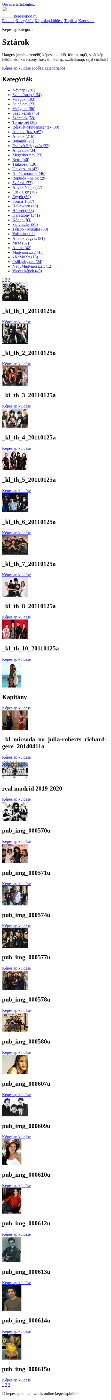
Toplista (70, 21)
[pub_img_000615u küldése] (11, 1358)
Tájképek (24, 164)
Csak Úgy (24, 192)
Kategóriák (24, 21)
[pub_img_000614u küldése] (11, 1309)
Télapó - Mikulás (30, 229)
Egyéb (21, 196)
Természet (24, 122)
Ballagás (23, 141)
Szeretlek (23, 118)
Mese (20, 243)
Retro (20, 159)
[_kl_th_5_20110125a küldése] (15, 468)
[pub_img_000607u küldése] (15, 1073)
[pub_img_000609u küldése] (15, 1115)
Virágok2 (23, 108)
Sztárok (22, 183)
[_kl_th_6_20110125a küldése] (15, 511)
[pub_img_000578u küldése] (15, 988)
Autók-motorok (28, 173)
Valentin (23, 234)
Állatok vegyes (28, 238)
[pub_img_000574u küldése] (15, 904)
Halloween (25, 206)
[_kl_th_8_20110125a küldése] (15, 595)
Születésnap (27, 94)
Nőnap (21, 220)
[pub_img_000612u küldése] (11, 1212)
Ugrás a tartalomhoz (18, 4)
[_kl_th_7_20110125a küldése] (15, 553)
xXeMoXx (25, 257)
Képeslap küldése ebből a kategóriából (33, 68)
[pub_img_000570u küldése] (15, 819)
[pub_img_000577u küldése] (15, 946)
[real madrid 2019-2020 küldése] (15, 777)
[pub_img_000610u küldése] (11, 1163)
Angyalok (24, 150)
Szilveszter (25, 224)
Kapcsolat (86, 21)
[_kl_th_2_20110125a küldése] (15, 342)
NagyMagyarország (32, 266)
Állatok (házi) (27, 132)
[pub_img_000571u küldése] (15, 862)
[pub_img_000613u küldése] (11, 1261)
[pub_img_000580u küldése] (15, 1031)
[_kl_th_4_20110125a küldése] (15, 426)
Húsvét (23, 210)
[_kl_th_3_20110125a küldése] (15, 384)
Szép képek (25, 113)
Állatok (23, 136)
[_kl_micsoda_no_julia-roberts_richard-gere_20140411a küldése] (15, 728)
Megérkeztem (27, 155)
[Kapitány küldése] (11, 686)
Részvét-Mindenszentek (35, 127)
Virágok (23, 99)
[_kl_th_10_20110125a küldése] (15, 637)
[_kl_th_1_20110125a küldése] (15, 300)
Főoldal (8, 21)
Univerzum (25, 169)
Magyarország (27, 252)
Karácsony (26, 215)
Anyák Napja (27, 187)
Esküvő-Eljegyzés (31, 145)
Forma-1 (23, 201)
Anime (21, 247)
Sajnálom (23, 104)
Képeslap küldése (49, 21)
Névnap (23, 90)
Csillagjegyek (27, 261)
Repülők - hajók (29, 178)
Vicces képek (27, 271)
